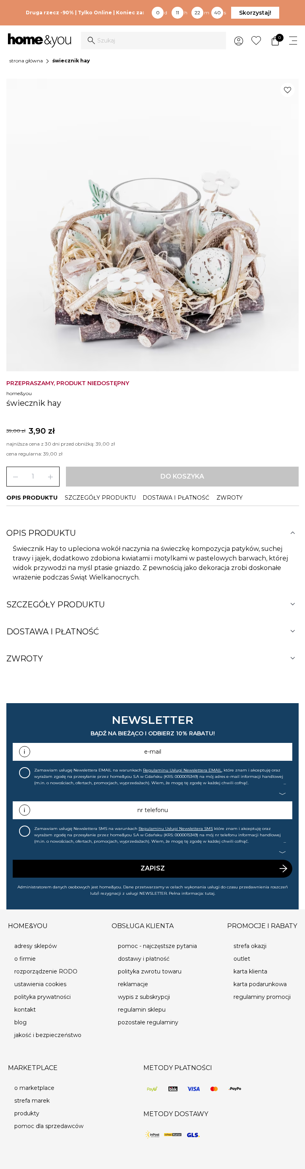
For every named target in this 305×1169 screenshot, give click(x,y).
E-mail (152, 751)
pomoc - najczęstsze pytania (157, 946)
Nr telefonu (152, 810)
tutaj (209, 893)
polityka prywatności (42, 996)
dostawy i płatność (144, 958)
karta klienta (250, 971)
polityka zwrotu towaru (149, 971)
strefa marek (32, 1100)
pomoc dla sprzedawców (48, 1126)
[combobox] (153, 40)
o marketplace (34, 1087)
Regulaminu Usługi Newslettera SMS (176, 828)
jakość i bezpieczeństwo (47, 1035)
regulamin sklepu (142, 1009)
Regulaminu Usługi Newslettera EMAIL (182, 770)
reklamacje (133, 984)
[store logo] (39, 40)
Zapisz (153, 868)
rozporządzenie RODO (45, 971)
